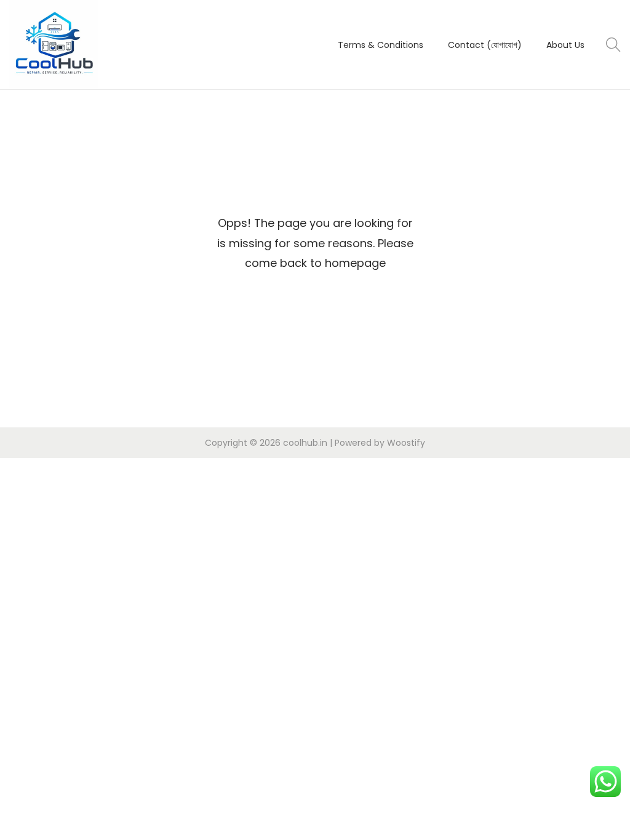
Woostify (406, 443)
